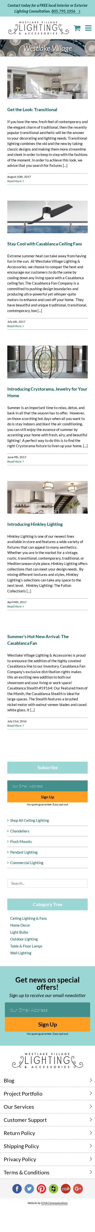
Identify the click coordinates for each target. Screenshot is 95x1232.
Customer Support (25, 1119)
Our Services (19, 1106)
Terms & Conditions (26, 1172)
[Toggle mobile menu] (89, 27)
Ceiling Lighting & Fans (28, 918)
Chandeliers (19, 831)
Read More (14, 181)
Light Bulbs (19, 932)
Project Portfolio (23, 1093)
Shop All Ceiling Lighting (29, 820)
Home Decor (20, 925)
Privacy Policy (20, 1159)
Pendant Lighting (24, 852)
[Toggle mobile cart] (77, 27)
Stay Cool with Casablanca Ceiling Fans (44, 243)
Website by (48, 1203)
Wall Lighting (20, 953)
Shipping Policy (21, 1146)
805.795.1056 (63, 11)
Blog (9, 1080)
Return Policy (19, 1133)
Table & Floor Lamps (26, 946)
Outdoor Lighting (24, 939)
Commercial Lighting (26, 862)
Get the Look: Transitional (32, 109)
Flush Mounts (21, 841)
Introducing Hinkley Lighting (35, 524)
